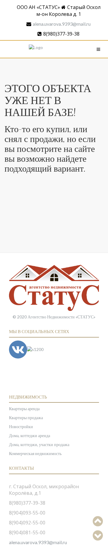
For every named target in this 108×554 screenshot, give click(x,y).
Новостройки (21, 426)
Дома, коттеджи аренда (29, 435)
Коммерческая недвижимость (35, 453)
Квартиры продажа (26, 417)
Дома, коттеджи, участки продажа (39, 444)
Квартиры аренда (24, 408)
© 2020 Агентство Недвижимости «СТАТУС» (54, 316)
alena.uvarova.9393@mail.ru (62, 24)
